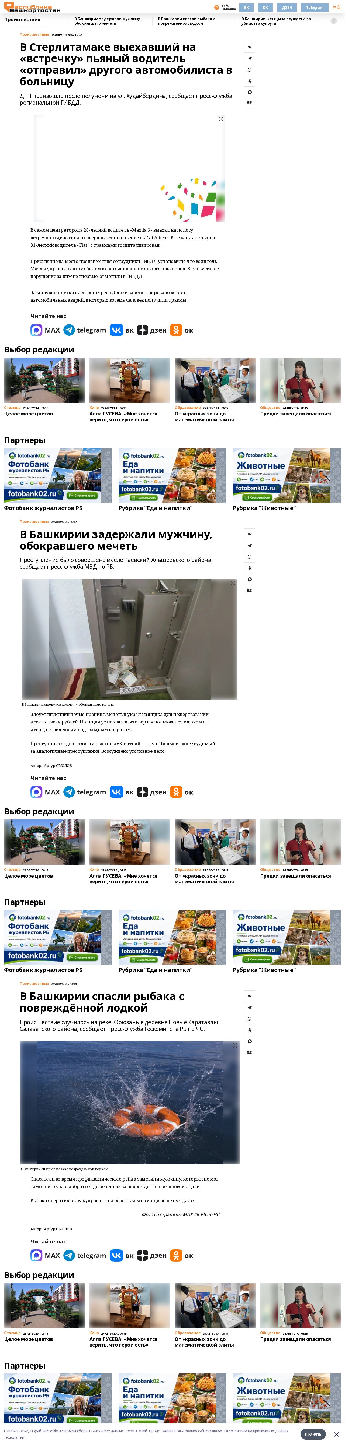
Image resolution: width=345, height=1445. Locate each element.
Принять (313, 1434)
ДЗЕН (287, 7)
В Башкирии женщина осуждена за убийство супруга (276, 21)
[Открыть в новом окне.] (45, 330)
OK (265, 7)
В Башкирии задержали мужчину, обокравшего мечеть (107, 21)
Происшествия (22, 20)
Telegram (315, 7)
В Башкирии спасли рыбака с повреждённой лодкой (186, 21)
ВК (246, 7)
